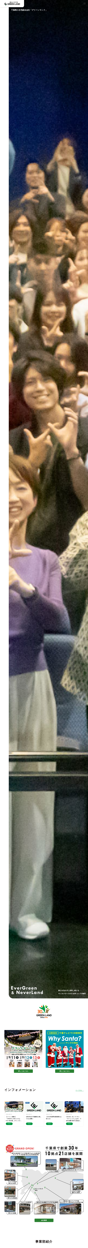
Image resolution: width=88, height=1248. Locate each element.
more (9, 1123)
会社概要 (44, 1220)
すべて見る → (80, 1090)
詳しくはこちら (23, 1071)
